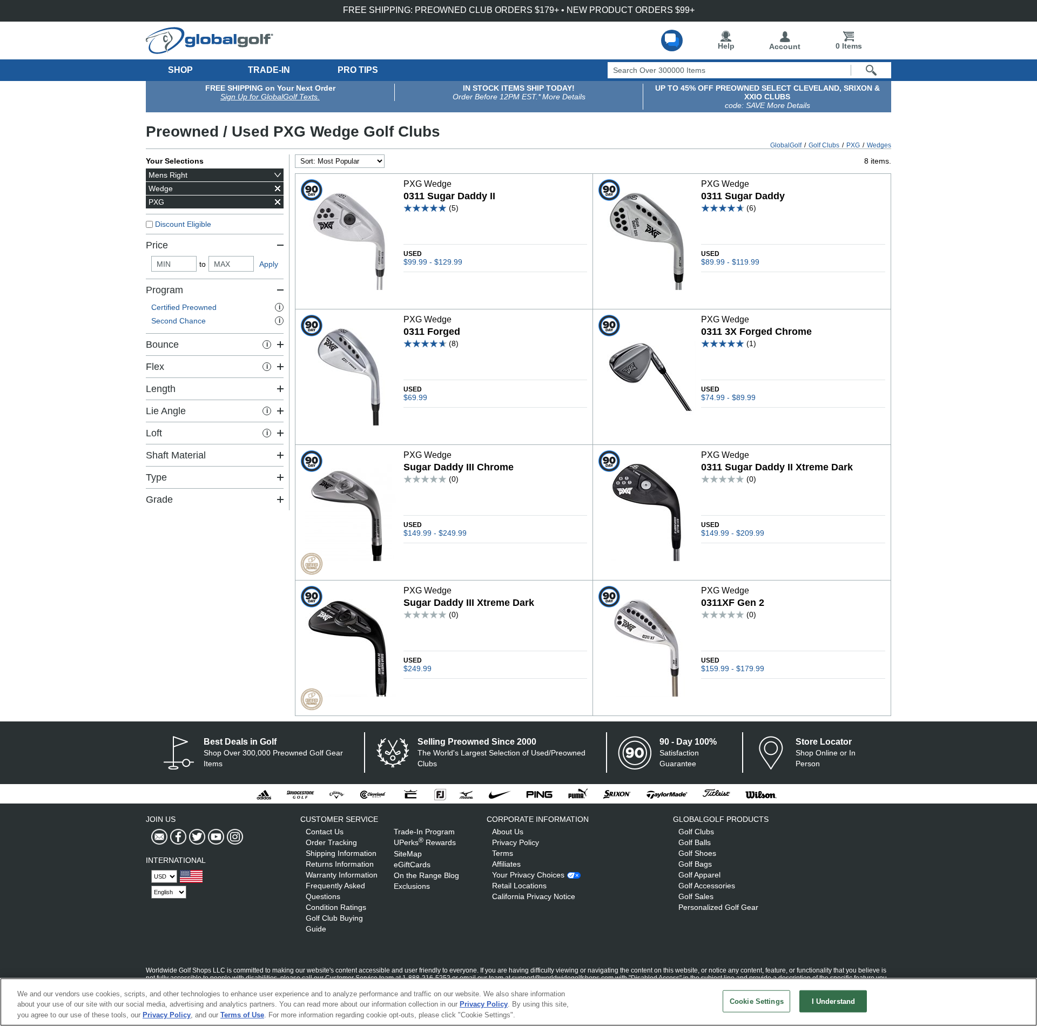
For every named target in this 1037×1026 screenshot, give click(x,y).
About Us (507, 831)
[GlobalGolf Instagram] (233, 837)
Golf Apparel (699, 874)
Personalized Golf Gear (718, 907)
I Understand (834, 1001)
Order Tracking (331, 842)
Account (784, 46)
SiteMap (408, 853)
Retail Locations (519, 885)
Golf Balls (694, 842)
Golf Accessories (706, 885)
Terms (502, 853)
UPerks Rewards (425, 842)
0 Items (849, 46)
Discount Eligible (183, 224)
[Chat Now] (672, 40)
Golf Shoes (697, 853)
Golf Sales (695, 896)
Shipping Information (341, 853)
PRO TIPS (358, 70)
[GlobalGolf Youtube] (214, 837)
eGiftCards (412, 864)
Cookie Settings (757, 1001)
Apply (268, 264)
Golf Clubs (696, 831)
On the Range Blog (426, 875)
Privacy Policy (515, 842)
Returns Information (340, 864)
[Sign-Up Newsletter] (159, 837)
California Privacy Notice (533, 896)
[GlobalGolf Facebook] (176, 837)
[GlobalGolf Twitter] (195, 837)
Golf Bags (695, 864)
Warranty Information (342, 874)
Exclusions (412, 886)
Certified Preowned (215, 307)
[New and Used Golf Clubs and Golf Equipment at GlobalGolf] (209, 49)
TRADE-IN (269, 70)
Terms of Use (242, 1015)
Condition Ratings (336, 907)
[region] (518, 1002)
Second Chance (215, 320)
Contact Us (325, 831)
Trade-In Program (424, 831)
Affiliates (506, 864)
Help (726, 46)
